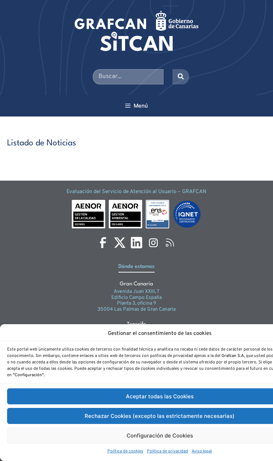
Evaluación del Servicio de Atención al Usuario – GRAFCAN (136, 191)
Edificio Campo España (136, 298)
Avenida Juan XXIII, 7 (136, 292)
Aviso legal (202, 451)
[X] (119, 242)
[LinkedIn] (136, 242)
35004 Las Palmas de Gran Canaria (136, 309)
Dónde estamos (136, 266)
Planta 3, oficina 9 (136, 303)
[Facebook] (103, 242)
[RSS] (170, 242)
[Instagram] (153, 242)
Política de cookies (125, 451)
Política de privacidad (167, 451)
